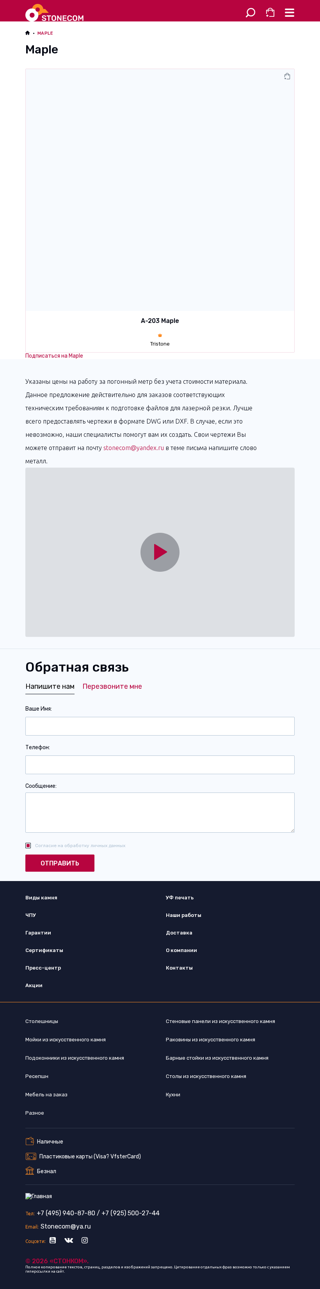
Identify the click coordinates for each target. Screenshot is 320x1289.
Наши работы (183, 915)
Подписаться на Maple (54, 356)
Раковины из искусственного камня (210, 1040)
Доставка (179, 933)
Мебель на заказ (46, 1095)
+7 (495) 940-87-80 (66, 1213)
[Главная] (55, 12)
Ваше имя (38, 709)
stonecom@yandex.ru (133, 447)
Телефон (37, 747)
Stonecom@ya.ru (66, 1226)
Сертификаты (44, 950)
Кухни (173, 1095)
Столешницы (41, 1021)
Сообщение (40, 786)
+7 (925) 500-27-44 (130, 1213)
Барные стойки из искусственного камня (217, 1058)
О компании (181, 950)
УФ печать (180, 898)
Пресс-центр (43, 968)
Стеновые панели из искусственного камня (220, 1021)
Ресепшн (36, 1076)
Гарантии (38, 933)
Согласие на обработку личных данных (80, 845)
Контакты (179, 968)
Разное (34, 1113)
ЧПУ (30, 915)
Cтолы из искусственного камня (206, 1076)
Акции (34, 985)
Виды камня (41, 898)
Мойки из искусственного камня (65, 1040)
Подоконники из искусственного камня (74, 1058)
